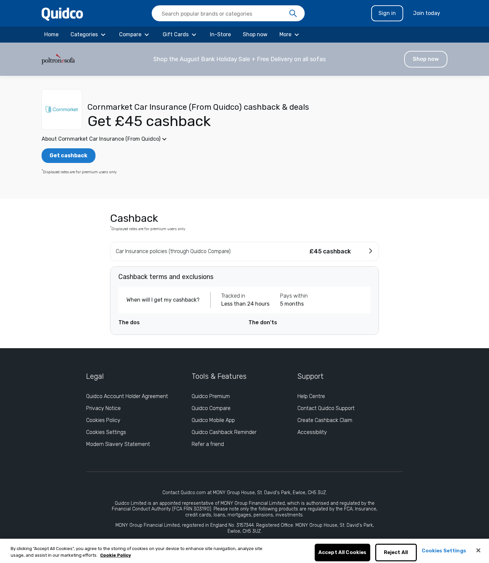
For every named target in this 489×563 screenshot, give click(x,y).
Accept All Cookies (342, 553)
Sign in (387, 13)
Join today (426, 13)
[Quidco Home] (62, 14)
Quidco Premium (211, 396)
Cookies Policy (103, 420)
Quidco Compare (211, 408)
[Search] (293, 13)
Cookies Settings (106, 432)
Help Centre (311, 396)
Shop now (426, 59)
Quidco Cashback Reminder (224, 432)
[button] (244, 59)
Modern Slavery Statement (118, 444)
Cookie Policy (115, 555)
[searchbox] (228, 13)
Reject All (396, 553)
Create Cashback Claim (324, 420)
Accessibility (312, 432)
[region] (244, 551)
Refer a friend (208, 444)
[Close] (478, 550)
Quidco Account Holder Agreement (127, 396)
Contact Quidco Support (326, 408)
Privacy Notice (103, 408)
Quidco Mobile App (213, 420)
